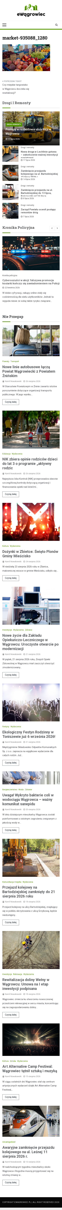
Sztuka (13, 1061)
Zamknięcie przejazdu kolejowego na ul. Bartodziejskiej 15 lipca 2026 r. (39, 173)
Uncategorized (8, 1142)
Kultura (5, 546)
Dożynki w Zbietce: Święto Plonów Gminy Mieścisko (30, 554)
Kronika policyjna (9, 275)
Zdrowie (28, 630)
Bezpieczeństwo (9, 789)
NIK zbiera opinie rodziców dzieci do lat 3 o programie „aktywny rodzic (30, 463)
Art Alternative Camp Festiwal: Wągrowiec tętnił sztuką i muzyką (29, 1068)
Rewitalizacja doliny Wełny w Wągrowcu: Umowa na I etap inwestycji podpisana (25, 984)
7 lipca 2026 (28, 217)
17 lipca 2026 (29, 160)
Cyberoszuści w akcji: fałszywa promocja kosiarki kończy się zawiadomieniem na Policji (30, 282)
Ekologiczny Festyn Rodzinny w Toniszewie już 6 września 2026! (28, 734)
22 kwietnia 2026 (12, 288)
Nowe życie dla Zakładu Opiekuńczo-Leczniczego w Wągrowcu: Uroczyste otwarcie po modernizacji (30, 642)
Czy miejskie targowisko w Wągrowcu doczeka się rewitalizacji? (15, 88)
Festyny (5, 726)
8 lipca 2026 (28, 198)
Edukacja (6, 454)
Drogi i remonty (14, 124)
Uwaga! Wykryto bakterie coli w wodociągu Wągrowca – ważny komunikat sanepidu (28, 799)
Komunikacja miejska (11, 882)
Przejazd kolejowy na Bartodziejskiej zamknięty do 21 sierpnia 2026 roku (28, 891)
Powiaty (5, 361)
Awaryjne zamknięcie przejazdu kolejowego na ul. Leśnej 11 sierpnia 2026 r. (28, 1152)
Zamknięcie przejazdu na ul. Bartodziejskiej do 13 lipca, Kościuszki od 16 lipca (37, 193)
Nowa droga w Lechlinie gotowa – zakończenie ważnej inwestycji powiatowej (39, 154)
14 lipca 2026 (29, 179)
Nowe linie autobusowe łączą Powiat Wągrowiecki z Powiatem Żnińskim (28, 371)
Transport (14, 361)
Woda (21, 789)
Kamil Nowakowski (13, 381)
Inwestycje (7, 630)
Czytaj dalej (11, 402)
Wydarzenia (17, 454)
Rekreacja (17, 974)
